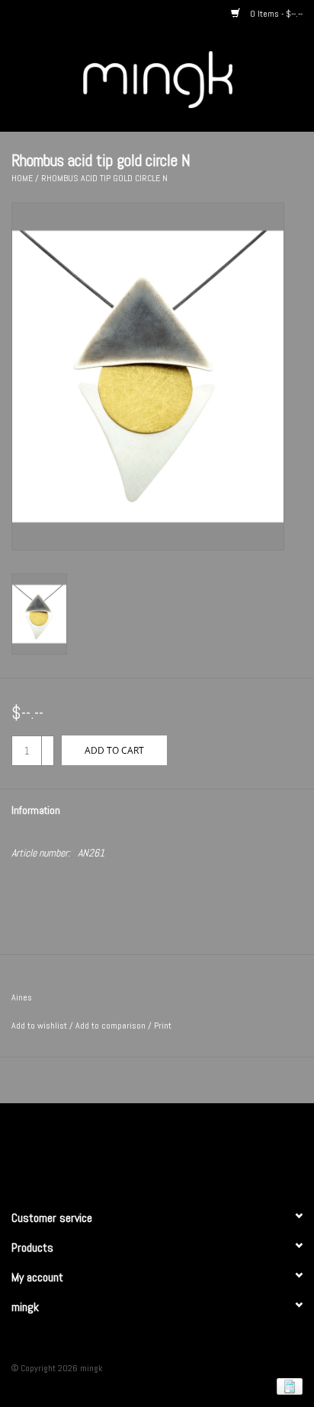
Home (22, 178)
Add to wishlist (39, 1025)
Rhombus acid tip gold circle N (104, 178)
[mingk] (180, 78)
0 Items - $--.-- (275, 14)
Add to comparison (111, 1025)
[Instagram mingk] (183, 1149)
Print (162, 1025)
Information (35, 810)
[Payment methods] (287, 1386)
